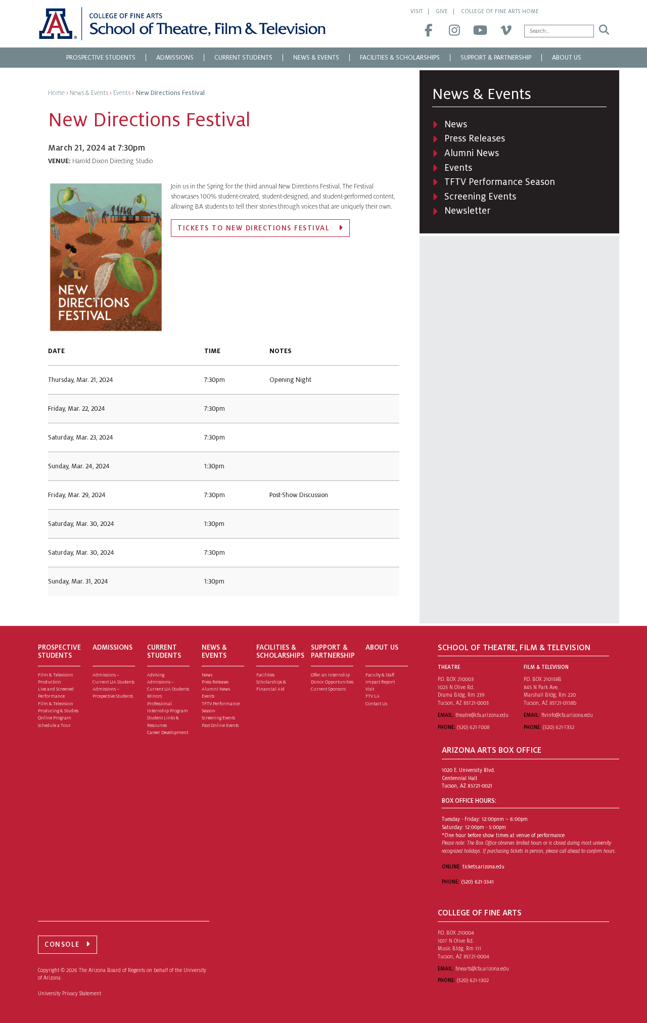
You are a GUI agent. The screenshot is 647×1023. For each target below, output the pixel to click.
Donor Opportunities (332, 682)
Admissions (175, 57)
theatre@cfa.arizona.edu (482, 715)
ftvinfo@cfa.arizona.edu (567, 715)
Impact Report (380, 682)
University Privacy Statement (69, 993)
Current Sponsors (328, 689)
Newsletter (467, 211)
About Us (566, 57)
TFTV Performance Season (499, 182)
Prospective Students (100, 57)
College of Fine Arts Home (500, 11)
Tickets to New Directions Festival (255, 228)
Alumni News (471, 153)
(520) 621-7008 (473, 727)
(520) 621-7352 (558, 727)
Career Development (167, 732)
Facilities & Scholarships (400, 57)
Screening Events (480, 196)
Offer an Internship (330, 674)
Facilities (265, 674)
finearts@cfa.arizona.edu (482, 968)
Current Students (243, 57)
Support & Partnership (495, 57)
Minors (154, 696)
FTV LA (372, 696)
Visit (416, 11)
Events (458, 168)
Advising (155, 674)
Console (62, 944)
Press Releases (474, 138)
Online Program (54, 717)
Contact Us (376, 703)
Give (442, 11)
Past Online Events (220, 725)
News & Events (316, 57)
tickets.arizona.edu (483, 866)
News (455, 124)
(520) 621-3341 (477, 882)
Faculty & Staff (379, 674)
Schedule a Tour (54, 725)
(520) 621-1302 (473, 980)
